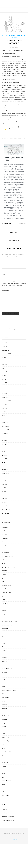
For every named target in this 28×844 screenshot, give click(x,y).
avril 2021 (4, 495)
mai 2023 (4, 411)
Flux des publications (7, 813)
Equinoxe (4, 610)
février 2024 (5, 386)
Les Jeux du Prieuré (7, 668)
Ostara (3, 733)
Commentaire (5, 290)
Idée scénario (5, 654)
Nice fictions (5, 704)
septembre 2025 (6, 354)
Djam (3, 581)
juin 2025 (4, 357)
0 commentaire (22, 223)
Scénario (4, 766)
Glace (3, 647)
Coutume (4, 574)
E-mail (4, 267)
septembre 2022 (6, 437)
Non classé (4, 712)
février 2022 (5, 462)
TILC (3, 777)
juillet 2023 (4, 408)
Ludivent (4, 675)
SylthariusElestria (8, 223)
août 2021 (4, 480)
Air (2, 541)
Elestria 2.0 (5, 603)
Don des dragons (6, 585)
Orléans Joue (5, 730)
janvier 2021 (5, 506)
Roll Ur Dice (5, 762)
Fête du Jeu (5, 628)
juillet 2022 (4, 444)
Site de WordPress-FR (8, 820)
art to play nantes (6, 549)
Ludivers (4, 679)
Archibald (4, 545)
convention (4, 570)
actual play (4, 531)
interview (4, 657)
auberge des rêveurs (7, 556)
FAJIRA (3, 614)
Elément (18, 35)
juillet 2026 (4, 343)
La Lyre (4, 665)
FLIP (3, 639)
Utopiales (4, 788)
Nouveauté (4, 719)
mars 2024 (4, 382)
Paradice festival (6, 737)
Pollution (4, 748)
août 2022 (4, 440)
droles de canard (6, 592)
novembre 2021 (6, 469)
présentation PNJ (6, 751)
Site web (4, 274)
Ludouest (4, 683)
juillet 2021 (4, 484)
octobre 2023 (5, 397)
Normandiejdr (5, 715)
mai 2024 (4, 379)
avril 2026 (4, 346)
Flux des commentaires (8, 816)
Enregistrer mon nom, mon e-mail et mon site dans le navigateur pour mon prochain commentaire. (14, 285)
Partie (3, 744)
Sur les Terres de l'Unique (8, 770)
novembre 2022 (6, 430)
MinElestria (4, 694)
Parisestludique (6, 741)
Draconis (4, 589)
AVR (3, 560)
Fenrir (3, 618)
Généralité (4, 643)
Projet (3, 755)
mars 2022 (4, 458)
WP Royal (22, 833)
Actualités (5, 35)
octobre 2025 (5, 350)
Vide (3, 791)
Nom (3, 260)
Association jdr (5, 552)
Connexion (4, 809)
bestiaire (12, 35)
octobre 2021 (5, 473)
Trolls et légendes (6, 780)
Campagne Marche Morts (8, 567)
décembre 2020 (6, 509)
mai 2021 (4, 491)
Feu (22, 35)
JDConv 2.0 (4, 661)
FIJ (2, 636)
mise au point (5, 697)
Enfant (3, 607)
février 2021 (5, 502)
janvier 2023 (5, 422)
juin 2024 (4, 375)
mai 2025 (4, 361)
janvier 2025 (5, 368)
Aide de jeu (5, 538)
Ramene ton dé (6, 759)
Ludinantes (4, 672)
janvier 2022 (5, 466)
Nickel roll (4, 708)
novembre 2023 (6, 393)
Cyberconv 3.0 (5, 578)
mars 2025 (4, 364)
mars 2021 (4, 498)
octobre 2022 (5, 433)
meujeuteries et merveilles (9, 690)
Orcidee (4, 726)
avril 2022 (4, 455)
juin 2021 (4, 487)
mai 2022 (4, 451)
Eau (3, 596)
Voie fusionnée (5, 795)
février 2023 (5, 419)
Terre (15, 37)
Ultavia (3, 784)
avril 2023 (4, 415)
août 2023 (4, 404)
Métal (3, 686)
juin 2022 (4, 448)
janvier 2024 (5, 390)
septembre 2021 (6, 477)
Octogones (5, 723)
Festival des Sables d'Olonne (9, 621)
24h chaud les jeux (6, 527)
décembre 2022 (6, 426)
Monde (3, 701)
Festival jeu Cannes (7, 625)
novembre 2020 (6, 513)
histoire (4, 650)
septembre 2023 (6, 401)
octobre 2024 (5, 372)
